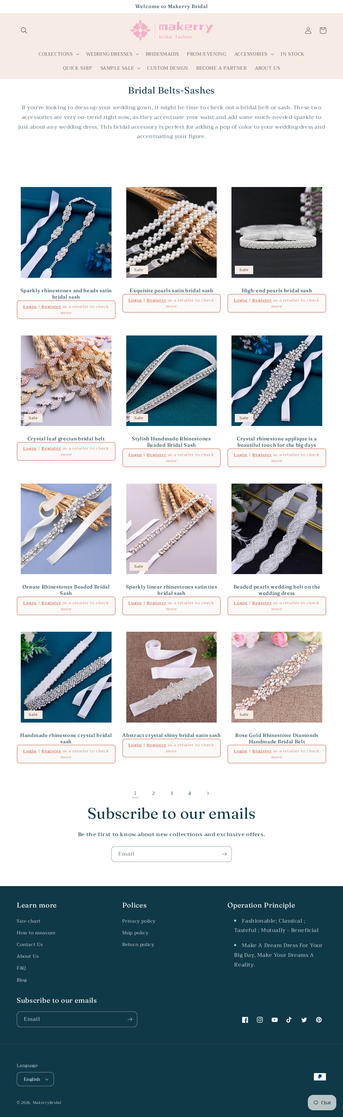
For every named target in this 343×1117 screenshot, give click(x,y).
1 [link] (135, 793)
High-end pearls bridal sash (277, 291)
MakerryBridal (47, 1103)
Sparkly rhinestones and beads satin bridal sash (66, 294)
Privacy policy (139, 921)
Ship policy (135, 933)
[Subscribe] (224, 854)
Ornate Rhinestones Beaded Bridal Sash (66, 590)
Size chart (29, 921)
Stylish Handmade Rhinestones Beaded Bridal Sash (171, 442)
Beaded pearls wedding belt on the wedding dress (277, 590)
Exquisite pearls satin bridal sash (171, 291)
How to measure (36, 933)
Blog (21, 980)
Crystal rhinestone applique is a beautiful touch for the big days (277, 442)
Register (51, 306)
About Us (28, 956)
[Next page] (207, 793)
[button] (24, 30)
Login (30, 306)
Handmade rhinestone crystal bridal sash (66, 738)
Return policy (138, 944)
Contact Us (30, 944)
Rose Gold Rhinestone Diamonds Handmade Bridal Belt (277, 738)
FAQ (21, 968)
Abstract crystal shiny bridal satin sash (171, 735)
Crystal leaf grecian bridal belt (66, 439)
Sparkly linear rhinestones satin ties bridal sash (171, 590)
